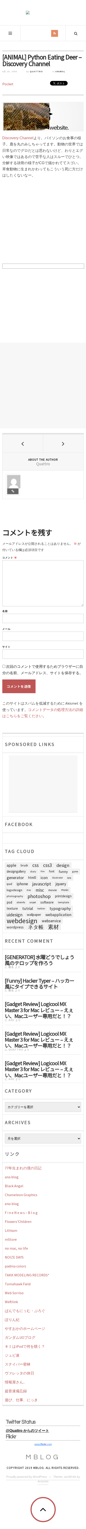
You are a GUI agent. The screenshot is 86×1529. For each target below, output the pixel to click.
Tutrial (27, 908)
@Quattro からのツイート (27, 1431)
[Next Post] (63, 443)
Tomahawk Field (18, 1284)
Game (75, 871)
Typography (60, 908)
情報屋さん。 (16, 1382)
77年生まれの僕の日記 (23, 1168)
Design (62, 865)
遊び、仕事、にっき (21, 1400)
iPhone (22, 883)
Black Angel (14, 1186)
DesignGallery (16, 871)
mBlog (43, 1457)
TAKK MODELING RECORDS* (27, 1275)
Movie (52, 890)
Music (65, 890)
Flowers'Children (18, 1221)
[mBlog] (43, 12)
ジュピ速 (12, 1355)
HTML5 (32, 877)
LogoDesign (14, 890)
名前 (5, 611)
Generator (15, 877)
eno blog (12, 1203)
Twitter (41, 908)
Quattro (36, 71)
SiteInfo (21, 902)
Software (47, 902)
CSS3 (47, 865)
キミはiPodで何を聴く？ (25, 1346)
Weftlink (11, 1301)
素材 (53, 927)
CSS (35, 865)
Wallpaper (34, 914)
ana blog (12, 1177)
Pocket (8, 84)
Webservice (51, 920)
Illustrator (57, 877)
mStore (11, 1239)
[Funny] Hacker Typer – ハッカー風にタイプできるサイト (39, 983)
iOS (69, 878)
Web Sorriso (14, 1293)
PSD (9, 902)
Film (43, 871)
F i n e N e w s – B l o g (21, 1212)
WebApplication (58, 914)
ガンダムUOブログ (20, 1337)
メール (6, 629)
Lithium (11, 1230)
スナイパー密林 (18, 1364)
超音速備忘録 (16, 1391)
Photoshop (39, 896)
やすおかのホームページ (25, 1328)
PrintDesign (63, 896)
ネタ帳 (36, 927)
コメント (9, 557)
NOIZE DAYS (14, 1257)
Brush (24, 865)
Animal (60, 71)
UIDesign (14, 914)
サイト (6, 647)
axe (11, 1020)
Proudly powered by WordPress (26, 1477)
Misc (40, 890)
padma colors (15, 1266)
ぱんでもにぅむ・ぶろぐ (25, 1310)
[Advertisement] (43, 385)
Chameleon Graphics (21, 1194)
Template (63, 902)
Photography (15, 896)
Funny (63, 871)
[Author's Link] (13, 491)
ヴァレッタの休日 (19, 1373)
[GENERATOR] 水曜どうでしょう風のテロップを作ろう (39, 959)
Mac (29, 890)
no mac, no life (16, 1248)
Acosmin (43, 1481)
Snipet (32, 902)
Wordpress (15, 927)
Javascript (41, 884)
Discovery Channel (17, 138)
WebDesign (22, 921)
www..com (43, 1444)
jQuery (60, 883)
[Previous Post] (23, 443)
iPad (9, 884)
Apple (11, 865)
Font (51, 871)
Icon (44, 877)
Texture (12, 908)
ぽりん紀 (12, 1319)
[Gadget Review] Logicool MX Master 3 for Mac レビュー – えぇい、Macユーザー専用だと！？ (39, 1009)
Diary (33, 871)
